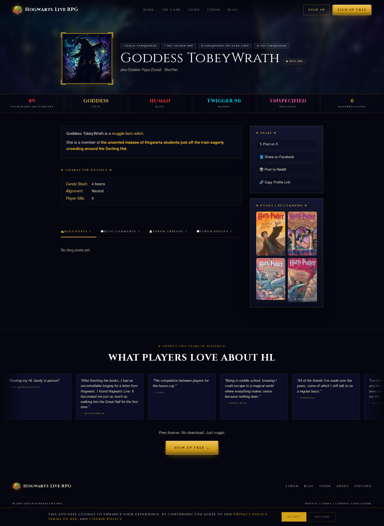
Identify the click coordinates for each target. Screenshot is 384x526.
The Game (171, 10)
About (342, 486)
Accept (294, 517)
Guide (194, 10)
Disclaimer (362, 503)
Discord (362, 486)
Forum (213, 10)
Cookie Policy (105, 519)
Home (148, 10)
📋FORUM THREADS (168, 231)
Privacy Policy (250, 514)
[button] (87, 58)
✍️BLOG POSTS (76, 231)
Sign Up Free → (192, 448)
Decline (322, 517)
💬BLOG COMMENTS (121, 231)
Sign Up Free (352, 10)
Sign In (316, 10)
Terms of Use (62, 519)
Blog (233, 10)
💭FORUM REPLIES (214, 231)
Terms (326, 503)
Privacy (311, 503)
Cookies (342, 503)
